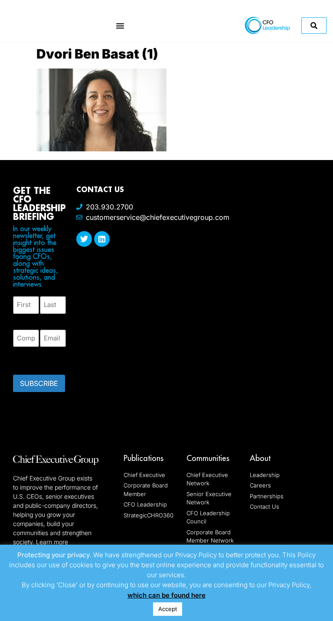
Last (46, 319)
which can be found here (166, 595)
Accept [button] (167, 608)
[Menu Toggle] (120, 25)
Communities (207, 458)
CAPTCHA (30, 358)
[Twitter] (84, 239)
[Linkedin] (102, 239)
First (20, 319)
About (260, 458)
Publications (143, 458)
